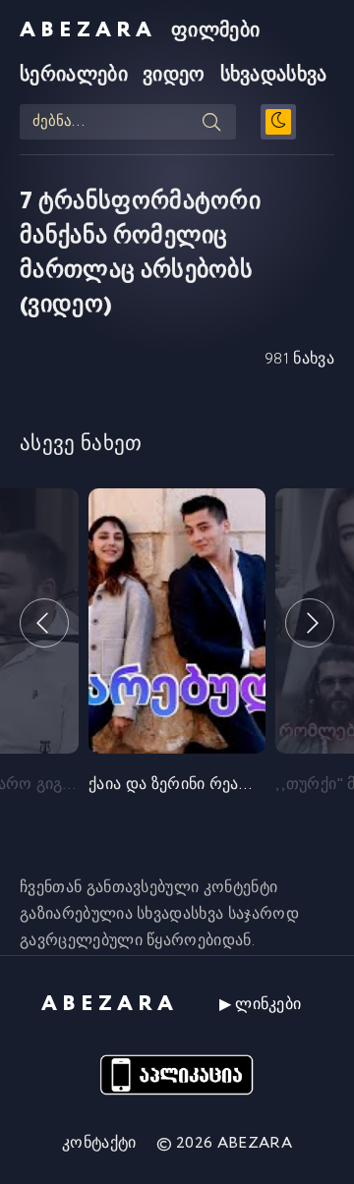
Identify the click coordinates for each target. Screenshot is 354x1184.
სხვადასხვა (273, 75)
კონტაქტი (99, 1143)
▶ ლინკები (260, 1004)
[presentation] (44, 623)
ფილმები (215, 31)
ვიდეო (174, 75)
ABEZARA (88, 30)
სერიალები (74, 75)
